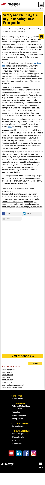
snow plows (27, 194)
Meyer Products (36, 207)
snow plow (28, 202)
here (10, 127)
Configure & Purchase (20, 431)
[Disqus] (22, 256)
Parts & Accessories (20, 423)
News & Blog (13, 29)
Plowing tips (17, 194)
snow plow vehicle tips (20, 207)
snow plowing (14, 199)
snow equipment (8, 369)
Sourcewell (17, 444)
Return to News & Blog (24, 356)
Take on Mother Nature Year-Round (21, 407)
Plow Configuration (20, 434)
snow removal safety (15, 202)
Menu (41, 8)
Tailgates (16, 412)
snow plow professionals (20, 204)
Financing (16, 440)
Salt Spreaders (18, 403)
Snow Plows (16, 396)
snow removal (7, 375)
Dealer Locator (18, 426)
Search (35, 364)
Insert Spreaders (19, 415)
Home (5, 29)
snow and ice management (22, 196)
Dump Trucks (17, 419)
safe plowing (26, 199)
